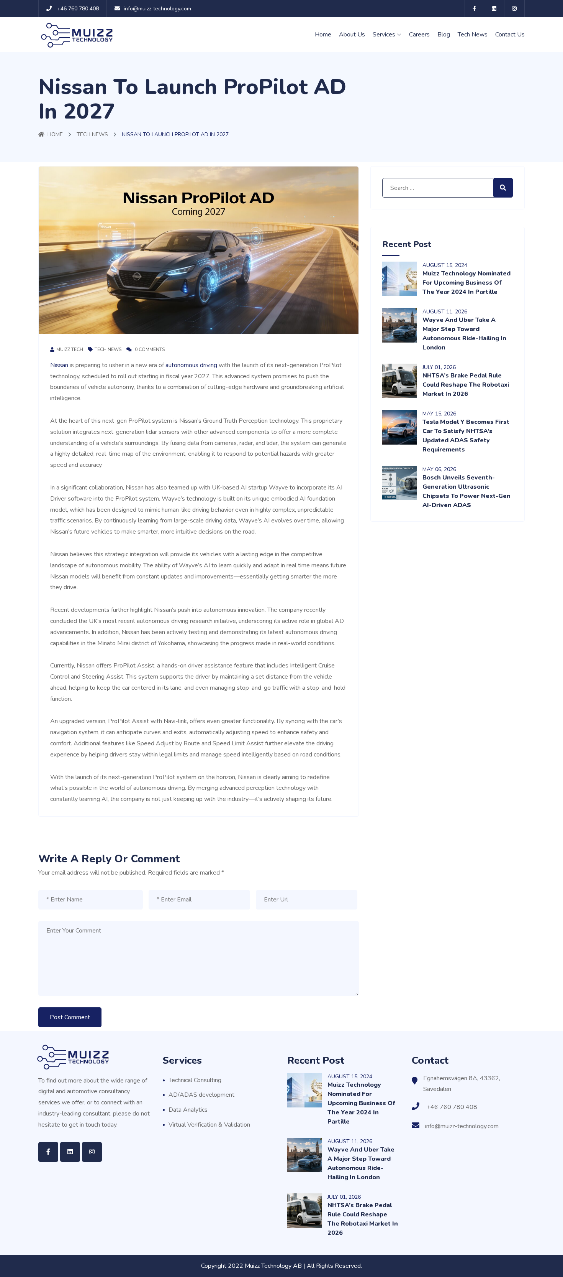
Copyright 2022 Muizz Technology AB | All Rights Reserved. (281, 1266)
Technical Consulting (195, 1080)
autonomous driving (191, 365)
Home (323, 34)
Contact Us (510, 34)
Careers (419, 34)
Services (384, 34)
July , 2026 (439, 367)
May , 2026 (439, 413)
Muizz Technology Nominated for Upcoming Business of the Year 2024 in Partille (466, 282)
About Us (352, 34)
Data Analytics (188, 1110)
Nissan (59, 365)
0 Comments (149, 349)
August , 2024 (444, 265)
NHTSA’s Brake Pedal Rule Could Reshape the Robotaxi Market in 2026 (465, 384)
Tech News (473, 34)
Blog (443, 34)
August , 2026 (444, 311)
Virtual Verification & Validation (209, 1124)
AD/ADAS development (201, 1095)
